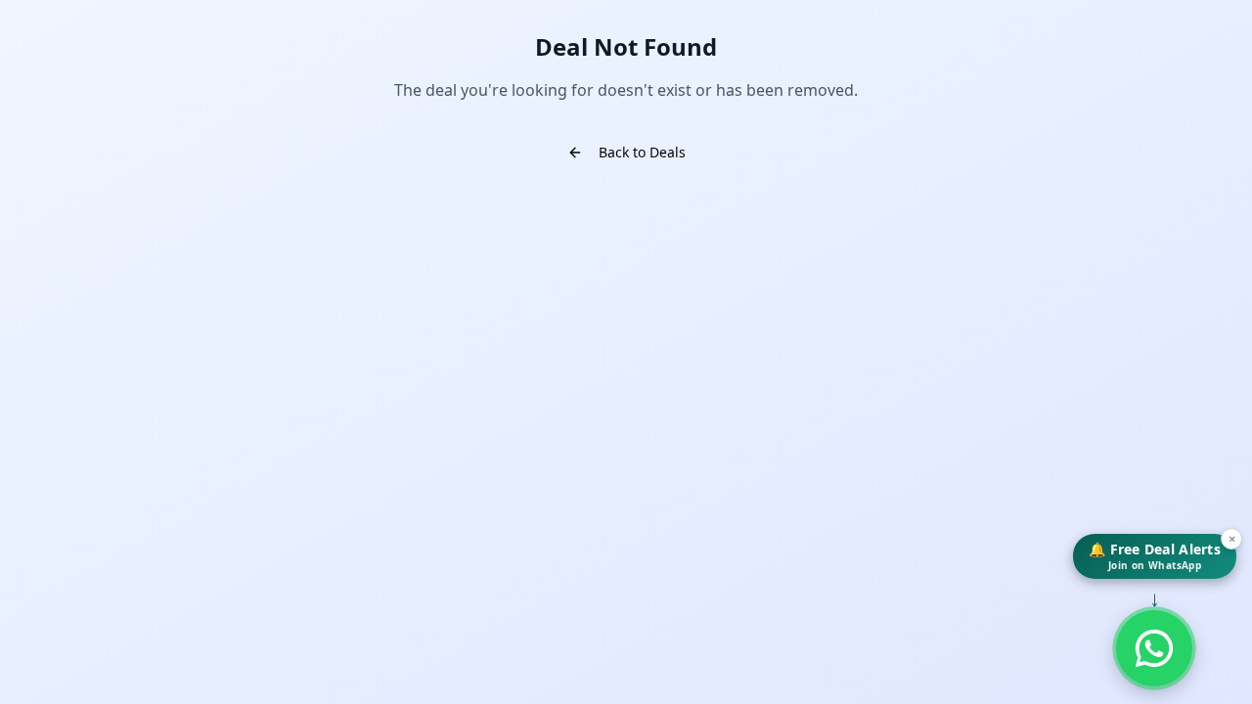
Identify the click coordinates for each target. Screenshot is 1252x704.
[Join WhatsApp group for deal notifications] (1154, 648)
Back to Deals (642, 152)
